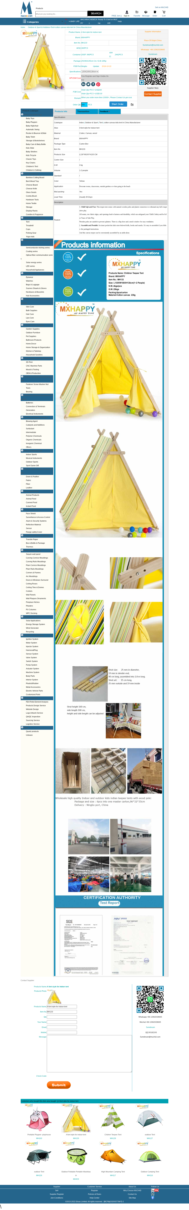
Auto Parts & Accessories (34, 635)
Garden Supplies (33, 329)
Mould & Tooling (32, 370)
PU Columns (31, 610)
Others (28, 447)
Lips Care (30, 318)
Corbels (29, 591)
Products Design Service (36, 706)
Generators (30, 410)
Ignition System (32, 639)
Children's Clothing (33, 170)
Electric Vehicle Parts (34, 691)
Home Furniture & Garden (34, 325)
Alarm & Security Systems (36, 521)
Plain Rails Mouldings (35, 569)
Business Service (31, 698)
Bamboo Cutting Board (35, 178)
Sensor (29, 528)
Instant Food (31, 506)
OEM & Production (33, 373)
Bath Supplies (31, 310)
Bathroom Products (33, 340)
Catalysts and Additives (35, 425)
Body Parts (30, 676)
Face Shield (31, 514)
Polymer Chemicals (34, 436)
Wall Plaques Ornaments (36, 598)
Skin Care (30, 307)
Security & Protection (32, 510)
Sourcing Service (33, 720)
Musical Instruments (34, 458)
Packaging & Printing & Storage (36, 536)
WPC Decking (31, 613)
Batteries (29, 403)
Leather (29, 488)
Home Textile (31, 203)
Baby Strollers (31, 152)
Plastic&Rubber (32, 683)
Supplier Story (152, 88)
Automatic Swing (32, 130)
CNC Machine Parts (34, 366)
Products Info (61, 111)
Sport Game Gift (32, 466)
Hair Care (30, 314)
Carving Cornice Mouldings (37, 558)
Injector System (32, 646)
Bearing (29, 392)
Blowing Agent (32, 421)
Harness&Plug (32, 650)
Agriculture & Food (31, 491)
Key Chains (30, 163)
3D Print (29, 362)
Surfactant (30, 429)
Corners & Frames (33, 573)
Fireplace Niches (33, 602)
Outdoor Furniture (33, 333)
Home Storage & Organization (38, 347)
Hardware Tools (32, 200)
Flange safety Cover (34, 532)
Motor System (31, 643)
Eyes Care (30, 322)
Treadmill (30, 226)
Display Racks (32, 211)
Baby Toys (30, 118)
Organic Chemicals (33, 440)
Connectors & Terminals (35, 406)
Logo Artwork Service (34, 713)
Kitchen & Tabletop (33, 351)
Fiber (28, 484)
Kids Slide (30, 148)
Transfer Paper (32, 539)
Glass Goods (31, 192)
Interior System (32, 680)
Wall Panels (31, 595)
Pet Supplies (31, 336)
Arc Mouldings (32, 576)
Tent (27, 222)
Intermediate (31, 432)
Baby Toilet (30, 137)
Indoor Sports (31, 454)
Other (26, 728)
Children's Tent (32, 166)
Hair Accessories (32, 296)
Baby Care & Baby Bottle (36, 144)
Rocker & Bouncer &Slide (36, 133)
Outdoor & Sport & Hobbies (34, 218)
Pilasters (29, 606)
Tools (28, 388)
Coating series (32, 251)
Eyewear (29, 277)
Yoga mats (30, 237)
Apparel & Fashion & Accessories (37, 274)
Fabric (28, 480)
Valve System (31, 658)
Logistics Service (33, 724)
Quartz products (32, 731)
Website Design (32, 709)
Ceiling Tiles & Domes (35, 587)
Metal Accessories (33, 687)
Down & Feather (32, 477)
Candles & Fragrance (34, 214)
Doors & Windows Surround (37, 580)
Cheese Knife (31, 189)
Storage (29, 207)
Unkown (29, 735)
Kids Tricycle (31, 155)
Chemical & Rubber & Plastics (36, 418)
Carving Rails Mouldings (36, 562)
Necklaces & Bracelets (35, 292)
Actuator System (32, 669)
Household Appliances (35, 270)
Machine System (32, 672)
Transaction (83, 111)
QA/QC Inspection (33, 717)
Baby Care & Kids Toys (33, 115)
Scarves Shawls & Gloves (36, 288)
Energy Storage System (35, 624)
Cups (28, 229)
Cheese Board (32, 185)
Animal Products (32, 495)
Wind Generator (32, 628)
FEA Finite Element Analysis (37, 702)
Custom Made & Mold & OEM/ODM (38, 358)
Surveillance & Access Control (38, 517)
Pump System (31, 665)
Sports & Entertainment (33, 451)
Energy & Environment (33, 617)
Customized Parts (33, 694)
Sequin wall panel (33, 554)
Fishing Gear (31, 233)
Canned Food (31, 502)
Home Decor (31, 344)
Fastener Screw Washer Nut (37, 384)
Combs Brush (31, 196)
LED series (30, 266)
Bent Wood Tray (32, 181)
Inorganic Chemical (34, 443)
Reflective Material (33, 525)
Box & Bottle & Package (35, 543)
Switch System (32, 661)
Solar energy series (34, 262)
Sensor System (32, 654)
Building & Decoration (32, 550)
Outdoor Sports (32, 462)
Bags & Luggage (32, 285)
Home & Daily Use (31, 174)
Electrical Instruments (34, 414)
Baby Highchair (32, 126)
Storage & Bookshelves (35, 141)
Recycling (30, 632)
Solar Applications (33, 621)
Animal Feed (31, 499)
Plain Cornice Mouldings (36, 565)
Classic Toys (31, 159)
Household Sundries (34, 355)
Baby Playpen (31, 122)
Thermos (29, 547)
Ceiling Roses (31, 584)
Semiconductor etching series (38, 248)
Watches (29, 281)
